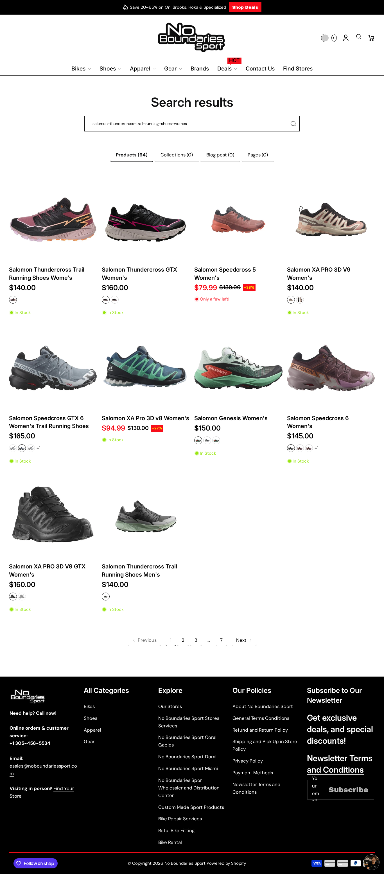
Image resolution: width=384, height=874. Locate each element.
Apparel (92, 730)
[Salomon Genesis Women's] (238, 368)
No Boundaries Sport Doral (187, 757)
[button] (359, 38)
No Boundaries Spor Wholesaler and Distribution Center (189, 787)
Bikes (89, 706)
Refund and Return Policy (260, 730)
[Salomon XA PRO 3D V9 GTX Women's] (53, 516)
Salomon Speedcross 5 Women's (225, 273)
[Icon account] (345, 38)
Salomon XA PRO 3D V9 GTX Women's (47, 570)
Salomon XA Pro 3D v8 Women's (145, 418)
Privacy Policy (247, 761)
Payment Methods (252, 773)
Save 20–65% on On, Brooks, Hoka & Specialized (178, 7)
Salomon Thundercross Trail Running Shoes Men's (139, 570)
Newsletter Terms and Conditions (256, 788)
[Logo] (192, 38)
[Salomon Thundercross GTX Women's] (146, 220)
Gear (89, 741)
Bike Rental (170, 842)
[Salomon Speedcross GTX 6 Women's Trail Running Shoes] (53, 368)
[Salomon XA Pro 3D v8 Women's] (146, 368)
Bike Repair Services (180, 819)
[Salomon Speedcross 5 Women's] (238, 220)
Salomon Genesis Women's (231, 418)
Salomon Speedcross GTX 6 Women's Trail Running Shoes (49, 422)
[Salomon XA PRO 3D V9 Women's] (331, 220)
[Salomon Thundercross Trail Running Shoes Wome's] (53, 220)
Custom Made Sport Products (191, 807)
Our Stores (170, 706)
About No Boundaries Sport (262, 706)
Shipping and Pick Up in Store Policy (264, 745)
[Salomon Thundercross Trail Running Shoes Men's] (146, 516)
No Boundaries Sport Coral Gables (187, 741)
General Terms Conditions (260, 718)
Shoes (90, 718)
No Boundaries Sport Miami (188, 768)
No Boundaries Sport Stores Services (188, 722)
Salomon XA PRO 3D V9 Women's (319, 273)
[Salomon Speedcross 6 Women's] (331, 368)
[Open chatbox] (372, 862)
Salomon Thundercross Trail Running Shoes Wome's (46, 273)
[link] (144, 640)
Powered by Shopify (226, 863)
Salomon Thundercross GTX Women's (139, 273)
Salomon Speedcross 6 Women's (318, 422)
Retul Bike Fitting (176, 830)
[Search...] (293, 123)
